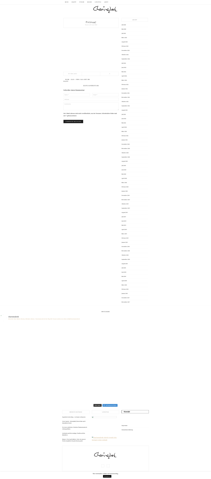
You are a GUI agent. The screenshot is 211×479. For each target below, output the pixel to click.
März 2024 (124, 37)
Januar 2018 (125, 293)
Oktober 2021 (125, 101)
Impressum (124, 425)
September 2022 (126, 59)
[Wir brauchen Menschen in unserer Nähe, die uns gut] (17, 332)
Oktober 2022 (125, 54)
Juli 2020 (124, 165)
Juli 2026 (124, 24)
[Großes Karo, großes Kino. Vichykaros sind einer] (88, 372)
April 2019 (124, 229)
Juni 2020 (124, 169)
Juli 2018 (124, 267)
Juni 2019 (124, 221)
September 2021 (126, 105)
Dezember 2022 (126, 50)
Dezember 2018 (126, 246)
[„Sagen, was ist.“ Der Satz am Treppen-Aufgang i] (52, 393)
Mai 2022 (124, 71)
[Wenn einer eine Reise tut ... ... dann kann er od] (123, 352)
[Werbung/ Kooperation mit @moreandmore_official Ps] (123, 332)
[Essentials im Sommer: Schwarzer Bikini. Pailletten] (194, 332)
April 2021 (124, 127)
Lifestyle (98, 2)
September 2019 (126, 208)
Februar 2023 (125, 46)
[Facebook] (140, 2)
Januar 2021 (125, 140)
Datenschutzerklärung (127, 429)
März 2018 (124, 285)
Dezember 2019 (126, 195)
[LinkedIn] (93, 74)
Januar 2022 (125, 88)
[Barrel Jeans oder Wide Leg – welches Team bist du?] (52, 372)
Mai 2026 (124, 29)
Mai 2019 (124, 225)
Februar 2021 (125, 135)
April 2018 (124, 280)
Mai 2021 (124, 122)
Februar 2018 (125, 289)
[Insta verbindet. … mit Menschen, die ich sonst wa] (123, 372)
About (106, 2)
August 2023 (125, 41)
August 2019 (125, 212)
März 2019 (124, 233)
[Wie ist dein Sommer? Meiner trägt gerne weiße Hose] (17, 352)
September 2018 (126, 259)
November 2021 (126, 97)
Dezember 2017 (126, 297)
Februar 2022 (125, 84)
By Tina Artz (72, 73)
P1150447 (91, 21)
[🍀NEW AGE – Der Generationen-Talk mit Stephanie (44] (52, 332)
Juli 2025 (124, 33)
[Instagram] (143, 2)
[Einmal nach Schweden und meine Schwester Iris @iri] (158, 372)
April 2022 (124, 76)
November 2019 (126, 199)
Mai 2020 (124, 174)
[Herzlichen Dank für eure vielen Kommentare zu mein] (158, 332)
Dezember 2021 (126, 93)
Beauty (74, 2)
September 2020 (126, 157)
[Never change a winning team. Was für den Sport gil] (158, 352)
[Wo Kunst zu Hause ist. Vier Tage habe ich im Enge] (194, 352)
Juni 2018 (124, 272)
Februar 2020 (125, 186)
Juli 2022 (124, 63)
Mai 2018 (124, 276)
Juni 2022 (124, 67)
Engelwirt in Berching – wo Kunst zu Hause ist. (74, 417)
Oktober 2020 (125, 152)
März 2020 (124, 182)
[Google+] (96, 74)
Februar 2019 (125, 238)
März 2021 (124, 131)
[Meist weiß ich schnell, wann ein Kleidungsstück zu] (88, 332)
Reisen (89, 2)
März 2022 (124, 80)
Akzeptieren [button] (107, 476)
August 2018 (125, 263)
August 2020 (125, 161)
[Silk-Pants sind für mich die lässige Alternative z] (52, 352)
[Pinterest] (91, 74)
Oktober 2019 (125, 204)
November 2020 (126, 148)
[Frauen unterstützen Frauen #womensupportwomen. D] (17, 393)
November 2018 (126, 250)
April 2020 (124, 178)
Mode (66, 2)
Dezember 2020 (126, 144)
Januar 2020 (125, 191)
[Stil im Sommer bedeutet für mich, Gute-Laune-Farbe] (88, 352)
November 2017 (126, 302)
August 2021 (125, 110)
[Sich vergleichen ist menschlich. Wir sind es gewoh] (17, 372)
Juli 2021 (124, 114)
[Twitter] (89, 74)
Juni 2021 (124, 118)
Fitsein (81, 2)
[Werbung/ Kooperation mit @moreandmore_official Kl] (194, 372)
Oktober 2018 (125, 255)
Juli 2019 (124, 216)
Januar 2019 (125, 242)
